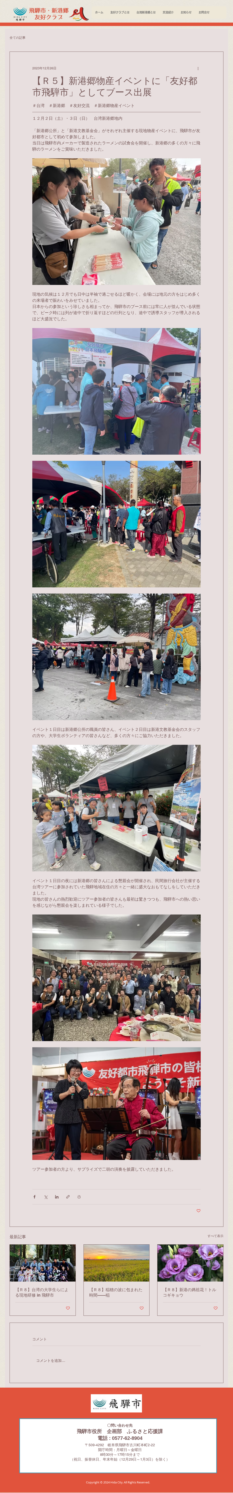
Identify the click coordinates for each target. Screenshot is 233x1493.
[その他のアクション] (198, 68)
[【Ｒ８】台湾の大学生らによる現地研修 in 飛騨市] (43, 1263)
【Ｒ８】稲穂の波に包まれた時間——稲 (115, 1292)
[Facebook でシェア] (34, 1197)
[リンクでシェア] (68, 1197)
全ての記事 (17, 37)
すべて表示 (215, 1236)
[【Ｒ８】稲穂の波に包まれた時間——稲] (116, 1263)
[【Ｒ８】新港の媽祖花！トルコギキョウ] (190, 1263)
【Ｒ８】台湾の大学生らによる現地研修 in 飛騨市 (41, 1292)
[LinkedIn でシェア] (57, 1197)
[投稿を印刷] (79, 1197)
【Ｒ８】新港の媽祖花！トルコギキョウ (189, 1292)
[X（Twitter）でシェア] (45, 1197)
